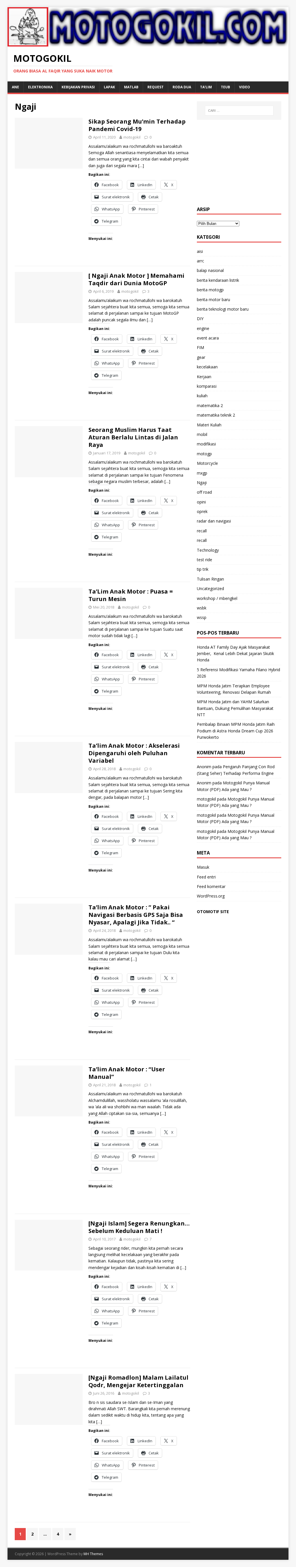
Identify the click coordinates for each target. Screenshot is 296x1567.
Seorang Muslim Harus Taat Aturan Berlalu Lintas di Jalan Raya (133, 437)
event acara (208, 338)
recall (202, 530)
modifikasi (206, 444)
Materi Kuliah (209, 425)
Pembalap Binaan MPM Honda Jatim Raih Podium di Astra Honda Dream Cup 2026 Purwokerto (236, 730)
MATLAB (131, 87)
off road (204, 492)
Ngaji (202, 482)
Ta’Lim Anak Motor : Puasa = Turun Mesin (130, 595)
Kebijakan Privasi (78, 87)
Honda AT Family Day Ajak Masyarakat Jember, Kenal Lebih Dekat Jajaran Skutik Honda (235, 653)
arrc (200, 261)
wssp (201, 617)
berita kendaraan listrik (218, 280)
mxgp (202, 473)
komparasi (207, 386)
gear (201, 357)
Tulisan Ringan (210, 579)
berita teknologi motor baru (223, 309)
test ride (204, 559)
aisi (200, 251)
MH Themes (93, 1553)
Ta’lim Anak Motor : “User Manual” (126, 1073)
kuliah (202, 395)
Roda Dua (182, 87)
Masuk (203, 867)
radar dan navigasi (214, 521)
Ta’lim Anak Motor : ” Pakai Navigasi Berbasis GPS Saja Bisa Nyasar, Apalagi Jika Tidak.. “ (135, 914)
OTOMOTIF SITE (213, 911)
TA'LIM (206, 87)
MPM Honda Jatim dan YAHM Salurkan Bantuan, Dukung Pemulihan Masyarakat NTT (235, 708)
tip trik (202, 569)
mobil (202, 434)
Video (244, 87)
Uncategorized (210, 588)
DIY (200, 318)
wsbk (201, 608)
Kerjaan (204, 376)
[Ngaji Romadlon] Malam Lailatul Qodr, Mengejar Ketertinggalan (138, 1381)
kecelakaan (207, 367)
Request (155, 87)
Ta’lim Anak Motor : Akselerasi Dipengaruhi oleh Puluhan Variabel (134, 753)
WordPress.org (211, 896)
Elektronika (40, 87)
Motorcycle (207, 463)
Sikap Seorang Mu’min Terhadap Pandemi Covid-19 (137, 125)
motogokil (131, 137)
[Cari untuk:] (239, 110)
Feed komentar (211, 886)
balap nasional (210, 270)
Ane (15, 87)
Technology (208, 550)
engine (203, 328)
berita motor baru (213, 299)
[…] (141, 165)
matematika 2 (210, 405)
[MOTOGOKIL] (148, 43)
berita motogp (210, 289)
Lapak (109, 87)
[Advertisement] (239, 163)
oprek (202, 511)
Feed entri (206, 877)
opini (201, 502)
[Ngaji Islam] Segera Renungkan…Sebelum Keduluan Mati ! (139, 1227)
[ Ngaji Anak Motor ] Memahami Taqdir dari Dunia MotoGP (136, 279)
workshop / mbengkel (217, 598)
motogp (204, 453)
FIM (200, 347)
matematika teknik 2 (216, 415)
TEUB (225, 87)
